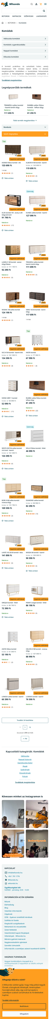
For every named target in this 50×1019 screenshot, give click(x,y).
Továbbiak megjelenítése (25, 782)
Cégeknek (8, 914)
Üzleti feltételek (11, 930)
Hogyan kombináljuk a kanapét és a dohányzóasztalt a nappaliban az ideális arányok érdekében (24, 963)
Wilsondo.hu (13, 880)
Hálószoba (25, 756)
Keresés (44, 10)
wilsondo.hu (13, 883)
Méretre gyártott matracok (15, 939)
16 (30, 727)
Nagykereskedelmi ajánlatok (16, 942)
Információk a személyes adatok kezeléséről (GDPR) (25, 948)
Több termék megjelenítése (24, 120)
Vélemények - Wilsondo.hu (15, 936)
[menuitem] (6, 16)
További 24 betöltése (25, 720)
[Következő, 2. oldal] (25, 727)
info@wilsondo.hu (15, 873)
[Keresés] (31, 4)
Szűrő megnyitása (11, 134)
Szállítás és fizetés (12, 920)
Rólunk (7, 901)
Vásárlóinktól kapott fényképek (17, 933)
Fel (26, 738)
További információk (10, 1000)
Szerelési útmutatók (12, 945)
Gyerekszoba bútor (25, 763)
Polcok (25, 776)
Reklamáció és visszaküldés (15, 927)
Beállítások (24, 1006)
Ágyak (25, 766)
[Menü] (45, 4)
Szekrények (25, 769)
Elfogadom (24, 1014)
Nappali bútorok (25, 759)
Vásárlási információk (13, 911)
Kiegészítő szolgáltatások (15, 923)
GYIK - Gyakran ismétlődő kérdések (18, 917)
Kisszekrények (25, 773)
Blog (6, 908)
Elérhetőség (9, 905)
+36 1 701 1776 (14, 876)
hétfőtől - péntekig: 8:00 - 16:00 (17, 888)
